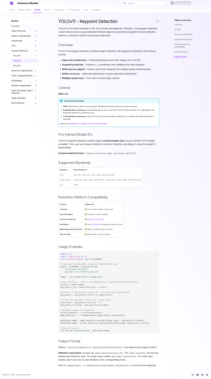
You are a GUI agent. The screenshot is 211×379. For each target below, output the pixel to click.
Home (12, 10)
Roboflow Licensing (78, 124)
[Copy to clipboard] (156, 253)
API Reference (74, 10)
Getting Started (24, 10)
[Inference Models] (11, 3)
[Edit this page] (157, 21)
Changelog (96, 10)
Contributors (59, 10)
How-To (47, 10)
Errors (85, 10)
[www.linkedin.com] (202, 375)
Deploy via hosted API (95, 219)
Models (37, 10)
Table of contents (182, 20)
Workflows (96, 224)
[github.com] (193, 375)
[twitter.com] (207, 375)
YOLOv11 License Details (97, 124)
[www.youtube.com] (197, 375)
